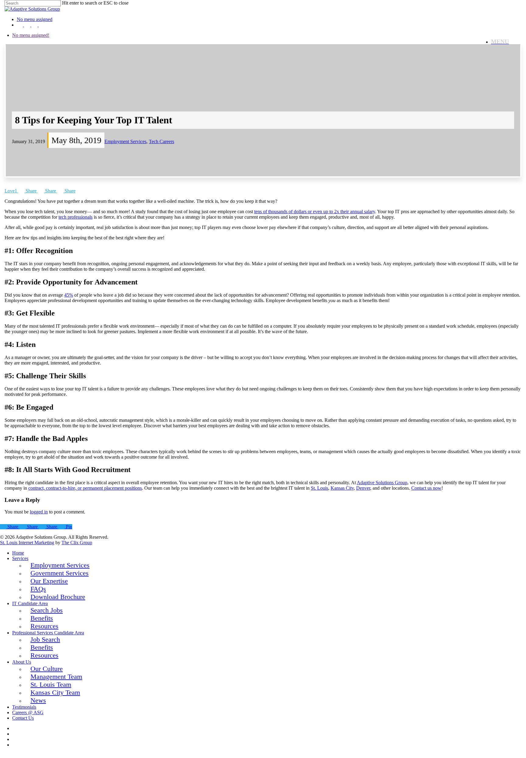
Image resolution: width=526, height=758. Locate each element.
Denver (363, 488)
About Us (21, 662)
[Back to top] (3, 755)
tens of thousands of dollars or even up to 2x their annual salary (314, 211)
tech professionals (75, 217)
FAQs (38, 589)
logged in (39, 511)
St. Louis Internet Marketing (27, 542)
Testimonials (24, 707)
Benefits (41, 618)
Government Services (59, 573)
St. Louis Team (50, 684)
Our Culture (46, 668)
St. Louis (319, 488)
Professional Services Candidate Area (48, 632)
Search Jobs (46, 610)
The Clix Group (76, 542)
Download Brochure (57, 597)
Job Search (45, 639)
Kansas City (342, 488)
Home (18, 552)
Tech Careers (161, 141)
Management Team (56, 676)
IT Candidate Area (30, 603)
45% (68, 295)
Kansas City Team (55, 692)
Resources (44, 626)
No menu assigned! (30, 35)
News (38, 700)
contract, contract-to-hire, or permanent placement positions (85, 488)
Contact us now (426, 488)
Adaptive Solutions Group (382, 482)
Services (20, 558)
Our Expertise (49, 581)
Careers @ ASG (28, 712)
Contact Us (23, 718)
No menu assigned (34, 19)
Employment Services (125, 141)
